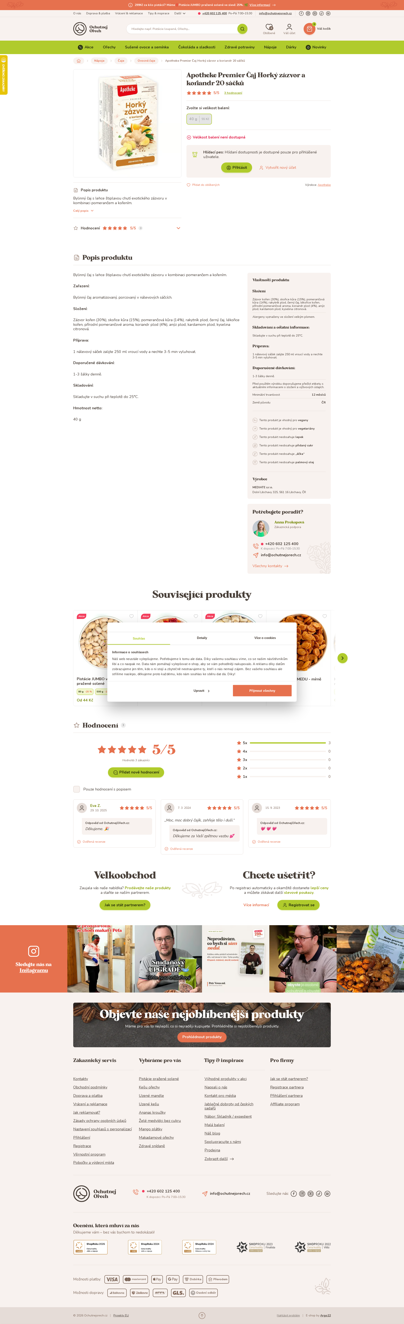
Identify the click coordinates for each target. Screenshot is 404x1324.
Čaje (121, 61)
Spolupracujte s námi (223, 1142)
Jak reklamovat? (86, 1113)
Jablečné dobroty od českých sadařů (229, 1106)
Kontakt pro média (220, 1096)
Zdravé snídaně (152, 1146)
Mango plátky (150, 1129)
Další (177, 13)
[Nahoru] (202, 1315)
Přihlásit (240, 167)
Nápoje (270, 47)
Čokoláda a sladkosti (196, 47)
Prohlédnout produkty (202, 1036)
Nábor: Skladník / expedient (228, 1117)
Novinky (319, 47)
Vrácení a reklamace (90, 1104)
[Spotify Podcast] (328, 13)
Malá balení (215, 1125)
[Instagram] (308, 13)
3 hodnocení (233, 92)
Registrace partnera (287, 1087)
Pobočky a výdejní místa (93, 1163)
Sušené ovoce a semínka (147, 47)
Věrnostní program (89, 1154)
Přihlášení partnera (286, 1096)
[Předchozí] (343, 658)
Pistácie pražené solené (159, 1079)
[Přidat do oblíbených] (131, 616)
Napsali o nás (216, 1087)
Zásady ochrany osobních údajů (99, 1121)
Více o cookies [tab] (265, 637)
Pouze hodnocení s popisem (107, 789)
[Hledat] (242, 29)
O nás (77, 13)
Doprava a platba (87, 1096)
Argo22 (325, 1315)
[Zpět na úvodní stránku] (78, 60)
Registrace (82, 1146)
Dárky (291, 47)
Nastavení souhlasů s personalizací (102, 1129)
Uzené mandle (151, 1096)
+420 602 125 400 (214, 13)
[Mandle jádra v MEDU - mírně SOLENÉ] (298, 642)
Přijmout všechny (262, 690)
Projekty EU (121, 1315)
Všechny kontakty (267, 566)
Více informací (260, 5)
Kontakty (80, 1079)
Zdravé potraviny (240, 47)
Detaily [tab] (202, 637)
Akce (89, 47)
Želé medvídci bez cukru (160, 1121)
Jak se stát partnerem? (125, 905)
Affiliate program (285, 1104)
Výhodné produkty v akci (226, 1079)
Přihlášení (81, 1138)
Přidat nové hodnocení (139, 772)
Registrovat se (302, 905)
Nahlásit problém (288, 1315)
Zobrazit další (216, 1158)
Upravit (199, 690)
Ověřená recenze (94, 842)
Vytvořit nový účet (281, 167)
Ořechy (109, 47)
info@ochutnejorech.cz (275, 13)
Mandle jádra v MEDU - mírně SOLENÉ (295, 681)
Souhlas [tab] (139, 638)
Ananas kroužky (152, 1113)
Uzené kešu (149, 1104)
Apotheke (324, 184)
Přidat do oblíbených (206, 185)
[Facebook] (301, 13)
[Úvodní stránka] (91, 29)
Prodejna (212, 1150)
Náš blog (212, 1133)
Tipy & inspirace (158, 13)
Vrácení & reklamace (129, 13)
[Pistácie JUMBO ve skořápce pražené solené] (105, 642)
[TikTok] (321, 13)
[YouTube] (314, 13)
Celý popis (80, 211)
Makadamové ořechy (156, 1138)
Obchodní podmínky (90, 1087)
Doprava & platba (98, 13)
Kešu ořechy (149, 1087)
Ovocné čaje (146, 61)
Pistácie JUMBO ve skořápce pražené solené (102, 681)
